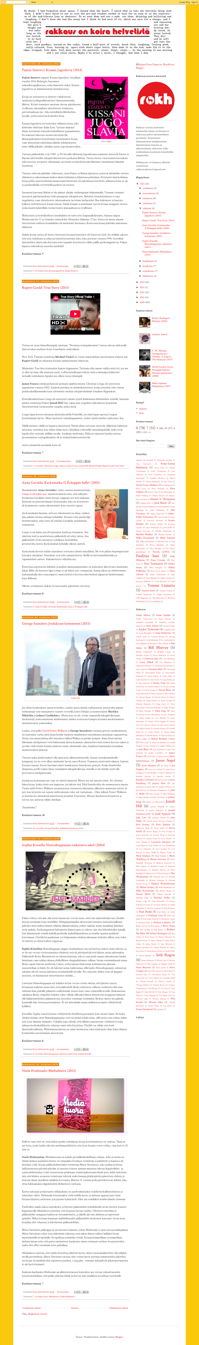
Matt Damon (141, 866)
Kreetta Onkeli (156, 524)
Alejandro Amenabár (144, 622)
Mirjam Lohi (163, 541)
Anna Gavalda (41, 606)
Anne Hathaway (163, 633)
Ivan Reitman (151, 746)
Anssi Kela (159, 467)
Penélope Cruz (155, 915)
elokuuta (147, 208)
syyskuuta (148, 203)
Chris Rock (140, 669)
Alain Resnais (164, 619)
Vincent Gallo (142, 999)
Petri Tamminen (153, 564)
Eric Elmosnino (154, 714)
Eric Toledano (169, 714)
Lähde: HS (75, 698)
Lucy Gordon (161, 849)
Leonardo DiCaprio (161, 842)
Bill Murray (158, 647)
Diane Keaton (151, 700)
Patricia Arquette (154, 908)
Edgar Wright (169, 707)
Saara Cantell (156, 940)
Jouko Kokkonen (157, 510)
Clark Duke (167, 676)
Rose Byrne (150, 937)
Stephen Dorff (166, 964)
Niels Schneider (158, 901)
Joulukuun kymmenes (69, 828)
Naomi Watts (143, 894)
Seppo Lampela (166, 578)
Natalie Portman (164, 894)
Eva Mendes (160, 718)
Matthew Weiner (159, 870)
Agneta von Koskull (144, 460)
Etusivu (75, 1308)
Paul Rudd (145, 912)
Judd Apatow (163, 814)
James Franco (73, 465)
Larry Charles (166, 838)
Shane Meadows (147, 960)
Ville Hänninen (158, 598)
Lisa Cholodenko (168, 845)
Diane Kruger (166, 700)
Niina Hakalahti (157, 545)
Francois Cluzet (149, 725)
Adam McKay (143, 615)
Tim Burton (153, 988)
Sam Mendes (166, 944)
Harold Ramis (152, 735)
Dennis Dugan (145, 697)
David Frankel (154, 686)
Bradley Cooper (164, 652)
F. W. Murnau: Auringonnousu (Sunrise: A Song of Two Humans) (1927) (162, 355)
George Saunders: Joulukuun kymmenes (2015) (56, 623)
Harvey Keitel (166, 735)
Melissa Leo (150, 873)
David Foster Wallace (146, 485)
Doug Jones (161, 704)
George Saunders (52, 828)
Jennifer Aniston (143, 776)
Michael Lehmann (156, 880)
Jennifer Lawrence (145, 779)
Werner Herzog (159, 999)
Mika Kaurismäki (145, 890)
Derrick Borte (160, 697)
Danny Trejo (159, 683)
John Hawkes (144, 797)
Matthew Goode (157, 866)
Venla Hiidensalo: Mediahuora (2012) (49, 1070)
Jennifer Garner (164, 776)
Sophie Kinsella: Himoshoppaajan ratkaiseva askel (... (157, 244)
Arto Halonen (141, 643)
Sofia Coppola (152, 964)
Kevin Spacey (152, 831)
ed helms (160, 1009)
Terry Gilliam (153, 978)
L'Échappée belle (80, 606)
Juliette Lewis (152, 821)
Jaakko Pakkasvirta (167, 746)
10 (34, 828)
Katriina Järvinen (154, 520)
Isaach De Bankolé (159, 742)
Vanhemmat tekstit (118, 1308)
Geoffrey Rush (144, 728)
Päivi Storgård (155, 567)
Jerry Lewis (162, 780)
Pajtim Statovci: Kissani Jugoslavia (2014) (52, 70)
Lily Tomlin (154, 845)
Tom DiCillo (149, 992)
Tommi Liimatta (161, 585)
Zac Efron (167, 1006)
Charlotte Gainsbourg (163, 665)
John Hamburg (169, 794)
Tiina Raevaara (160, 581)
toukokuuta (149, 271)
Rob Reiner (158, 929)
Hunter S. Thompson (162, 499)
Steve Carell (160, 967)
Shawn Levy (161, 960)
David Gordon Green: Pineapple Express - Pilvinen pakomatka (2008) (163, 371)
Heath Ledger (141, 739)
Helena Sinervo (158, 495)
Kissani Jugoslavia (56, 270)
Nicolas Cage (141, 901)
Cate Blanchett (165, 662)
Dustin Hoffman (154, 707)
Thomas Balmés (142, 985)
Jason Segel (165, 760)
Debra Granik (156, 693)
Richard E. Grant (168, 919)
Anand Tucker (169, 626)
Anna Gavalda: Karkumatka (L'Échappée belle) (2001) (61, 482)
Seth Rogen (165, 955)
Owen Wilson (161, 905)
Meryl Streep (163, 873)
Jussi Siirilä (162, 517)
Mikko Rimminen (147, 541)
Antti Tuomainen (158, 471)
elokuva (62, 465)
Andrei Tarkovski (149, 629)
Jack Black (160, 503)
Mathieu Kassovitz (164, 863)
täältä (108, 141)
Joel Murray (141, 790)
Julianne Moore (159, 817)
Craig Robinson (168, 679)
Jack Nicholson (159, 749)
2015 (142, 184)
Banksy (153, 643)
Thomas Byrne (159, 985)
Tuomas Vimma (165, 590)
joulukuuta (148, 188)
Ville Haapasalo (142, 598)
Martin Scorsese (158, 859)
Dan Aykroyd (144, 683)
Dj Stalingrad (167, 485)
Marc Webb (151, 852)
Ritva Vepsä (169, 926)
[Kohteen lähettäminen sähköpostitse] (75, 266)
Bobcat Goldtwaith (144, 652)
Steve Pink (168, 971)
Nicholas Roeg (142, 898)
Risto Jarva (155, 926)
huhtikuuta (148, 276)
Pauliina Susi (147, 555)
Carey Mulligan (169, 658)
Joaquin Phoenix (165, 787)
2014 (142, 282)
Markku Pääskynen (163, 531)
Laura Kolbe (167, 527)
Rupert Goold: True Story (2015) (45, 287)
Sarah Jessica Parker (154, 951)
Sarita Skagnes (145, 955)
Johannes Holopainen (158, 790)
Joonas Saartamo (156, 810)
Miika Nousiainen (145, 537)
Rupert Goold (108, 465)
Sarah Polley (170, 951)
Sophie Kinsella (84, 1053)
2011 (142, 297)
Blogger (119, 1337)
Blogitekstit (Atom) (37, 1314)
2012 (142, 292)
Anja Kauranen (143, 464)
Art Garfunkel (166, 640)
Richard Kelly (144, 922)
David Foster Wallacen (54, 731)
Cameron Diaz (151, 658)
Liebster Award (159, 334)
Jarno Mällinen (150, 506)
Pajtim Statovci (71, 270)
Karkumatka (62, 606)
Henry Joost (144, 742)
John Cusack (154, 794)
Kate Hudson (163, 824)
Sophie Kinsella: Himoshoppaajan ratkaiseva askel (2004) (63, 845)
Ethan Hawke (145, 718)
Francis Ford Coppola (157, 721)
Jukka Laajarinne (157, 513)
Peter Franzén (158, 560)
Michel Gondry (147, 887)
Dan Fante (168, 481)
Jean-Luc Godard (155, 769)
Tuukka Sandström (144, 594)
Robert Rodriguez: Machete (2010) (161, 320)
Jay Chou (164, 765)
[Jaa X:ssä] (81, 266)
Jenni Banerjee (166, 773)
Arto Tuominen (155, 474)
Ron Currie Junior (158, 571)
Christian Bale (155, 669)
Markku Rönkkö (144, 534)
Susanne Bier (141, 974)
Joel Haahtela (164, 506)
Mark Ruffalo (160, 856)
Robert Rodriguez (159, 933)
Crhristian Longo (51, 465)
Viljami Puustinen (164, 594)
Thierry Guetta (164, 981)
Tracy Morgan (150, 995)
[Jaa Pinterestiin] (87, 266)
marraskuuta (149, 193)
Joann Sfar (151, 787)
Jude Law (141, 817)
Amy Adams (152, 625)
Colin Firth (154, 679)
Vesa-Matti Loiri (165, 995)
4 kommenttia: (63, 1291)
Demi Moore (170, 693)
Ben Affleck (163, 643)
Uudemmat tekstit (32, 1308)
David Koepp (150, 690)
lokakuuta (148, 198)
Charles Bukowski (152, 481)
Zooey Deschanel (144, 1009)
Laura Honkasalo (152, 527)
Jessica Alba (158, 783)
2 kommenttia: (62, 266)
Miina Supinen (167, 537)
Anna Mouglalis (145, 633)
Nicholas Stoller (162, 897)
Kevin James (159, 828)
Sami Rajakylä (151, 578)
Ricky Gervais (141, 926)
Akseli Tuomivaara (144, 619)
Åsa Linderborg (154, 601)
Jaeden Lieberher (156, 753)
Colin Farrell (141, 679)
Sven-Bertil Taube (159, 974)
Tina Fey (164, 988)
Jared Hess (151, 756)
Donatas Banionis (143, 704)
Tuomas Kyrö (148, 590)
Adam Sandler (163, 615)
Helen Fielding (142, 495)
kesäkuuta (148, 266)
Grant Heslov (154, 732)
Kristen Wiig (158, 835)
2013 (142, 287)
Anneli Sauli (141, 636)
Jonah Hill (83, 465)
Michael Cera (159, 877)
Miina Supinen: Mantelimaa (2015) (161, 385)
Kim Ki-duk (167, 831)
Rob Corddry (145, 929)
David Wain (165, 690)
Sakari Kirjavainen (158, 574)
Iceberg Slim (145, 503)
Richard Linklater (162, 922)
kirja (46, 270)
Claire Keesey (152, 676)
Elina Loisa (141, 488)
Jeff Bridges (152, 773)
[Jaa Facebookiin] (84, 266)
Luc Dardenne (145, 849)
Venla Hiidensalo (67, 1296)
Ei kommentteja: (64, 461)
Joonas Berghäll (157, 806)
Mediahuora (54, 1296)
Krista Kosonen (142, 835)
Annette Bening (157, 636)
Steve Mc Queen (154, 971)
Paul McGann (169, 908)
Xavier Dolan (153, 1006)
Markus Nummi (165, 534)
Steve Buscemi (143, 967)
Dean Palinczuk (142, 693)
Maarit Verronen (143, 531)
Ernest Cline (153, 492)
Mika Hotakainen (165, 887)
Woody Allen (156, 1002)
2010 (142, 302)
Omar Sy (149, 905)
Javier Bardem (149, 765)
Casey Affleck (146, 662)
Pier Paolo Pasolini (150, 919)
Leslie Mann (141, 845)
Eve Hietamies (166, 492)
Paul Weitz (161, 912)
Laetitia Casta (151, 838)
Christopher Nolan (153, 672)
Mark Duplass (143, 855)
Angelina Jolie (169, 629)
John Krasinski (159, 797)
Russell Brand (141, 940)
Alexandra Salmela (164, 460)
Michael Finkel (95, 465)
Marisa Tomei (166, 852)
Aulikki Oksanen (157, 478)
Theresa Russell (146, 981)
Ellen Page (160, 711)
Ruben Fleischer (165, 937)
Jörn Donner (143, 824)
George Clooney (159, 728)
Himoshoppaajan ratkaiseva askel (58, 1053)
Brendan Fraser (142, 655)
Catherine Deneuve (143, 665)
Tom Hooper (163, 992)
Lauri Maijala (141, 842)
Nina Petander (155, 548)
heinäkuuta (148, 261)
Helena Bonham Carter (163, 738)
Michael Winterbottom (163, 883)
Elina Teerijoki (158, 488)
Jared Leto (162, 756)
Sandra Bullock (160, 947)
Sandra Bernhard (143, 947)
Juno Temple (167, 821)
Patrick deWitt (161, 552)
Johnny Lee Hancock (154, 802)
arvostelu (39, 270)
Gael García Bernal (167, 725)
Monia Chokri (166, 891)
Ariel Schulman (152, 640)
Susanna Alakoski (143, 581)
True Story (119, 465)
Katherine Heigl (142, 828)
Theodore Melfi (168, 978)
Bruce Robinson (159, 655)
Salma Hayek (151, 944)
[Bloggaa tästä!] (78, 266)
